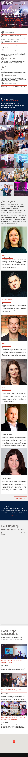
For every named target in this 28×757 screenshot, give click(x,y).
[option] (14, 14)
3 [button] (15, 26)
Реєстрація (14, 515)
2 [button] (14, 26)
